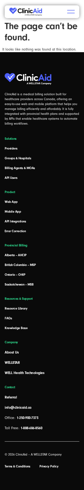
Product (10, 192)
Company (11, 342)
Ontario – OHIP (15, 275)
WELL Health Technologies (24, 373)
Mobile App (13, 212)
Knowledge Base (16, 328)
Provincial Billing (16, 245)
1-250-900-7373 (27, 418)
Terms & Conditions (17, 466)
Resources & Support (19, 299)
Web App (11, 202)
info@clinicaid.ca (18, 407)
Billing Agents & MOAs (20, 168)
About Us (12, 352)
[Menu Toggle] (71, 11)
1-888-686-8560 (31, 428)
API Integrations (15, 221)
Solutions (11, 139)
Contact (10, 387)
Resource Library (16, 308)
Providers (11, 148)
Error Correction (15, 231)
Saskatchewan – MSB (19, 284)
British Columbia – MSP (20, 265)
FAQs (8, 318)
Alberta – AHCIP (16, 255)
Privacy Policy (48, 466)
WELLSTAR (12, 363)
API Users (11, 178)
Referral (11, 397)
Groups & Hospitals (18, 158)
